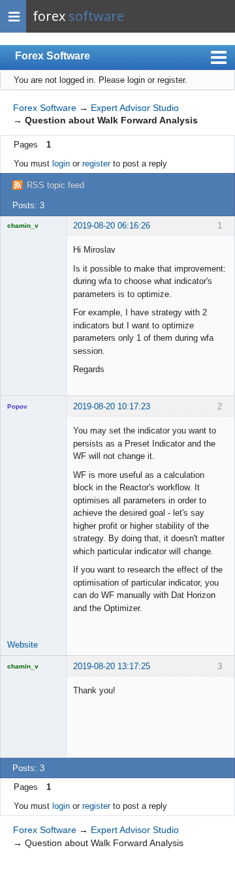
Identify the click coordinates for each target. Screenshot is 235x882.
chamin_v (23, 225)
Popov (17, 406)
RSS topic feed (55, 185)
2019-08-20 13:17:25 (111, 666)
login (61, 163)
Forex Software (52, 55)
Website (22, 645)
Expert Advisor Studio (135, 107)
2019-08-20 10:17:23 (111, 406)
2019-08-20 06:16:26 (111, 225)
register (96, 163)
